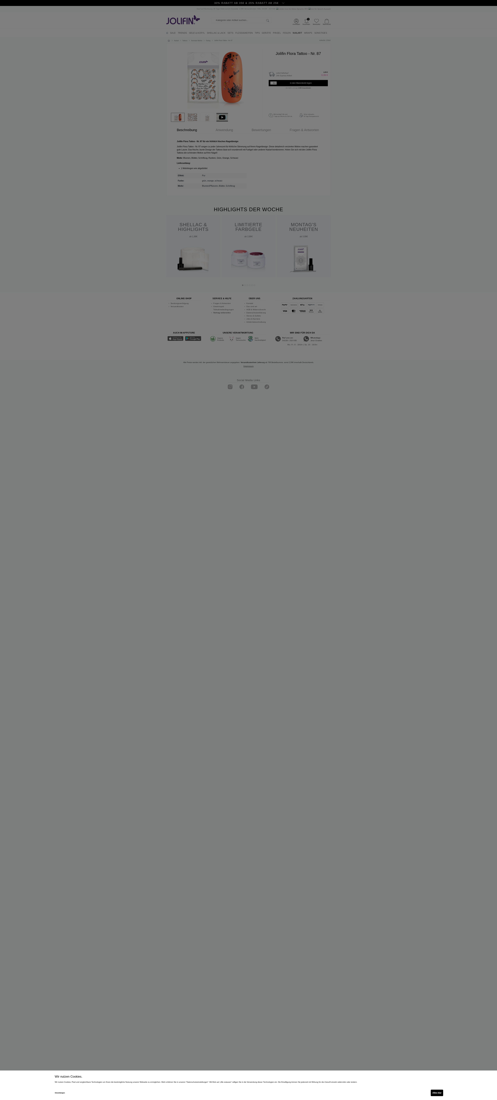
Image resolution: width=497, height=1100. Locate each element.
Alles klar (436, 1093)
